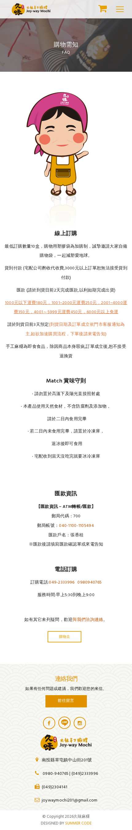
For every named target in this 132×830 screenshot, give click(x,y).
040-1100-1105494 (76, 525)
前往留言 (66, 700)
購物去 (64, 636)
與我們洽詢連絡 (87, 619)
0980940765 (89, 582)
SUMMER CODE (78, 823)
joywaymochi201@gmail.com (70, 800)
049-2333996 (61, 582)
